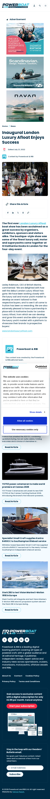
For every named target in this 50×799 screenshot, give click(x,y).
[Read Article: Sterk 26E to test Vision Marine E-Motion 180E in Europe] (25, 574)
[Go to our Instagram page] (15, 639)
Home (5, 126)
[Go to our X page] (10, 639)
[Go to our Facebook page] (4, 639)
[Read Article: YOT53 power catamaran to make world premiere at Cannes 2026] (25, 466)
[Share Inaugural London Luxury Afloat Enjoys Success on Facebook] (7, 212)
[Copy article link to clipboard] (28, 212)
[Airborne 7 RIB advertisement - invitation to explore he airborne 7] (25, 72)
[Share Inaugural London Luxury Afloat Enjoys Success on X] (18, 212)
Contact (18, 676)
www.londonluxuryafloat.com (17, 330)
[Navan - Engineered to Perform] (25, 106)
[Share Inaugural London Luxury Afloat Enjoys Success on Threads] (23, 212)
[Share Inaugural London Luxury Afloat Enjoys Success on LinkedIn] (13, 212)
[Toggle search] (39, 5)
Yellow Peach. (18, 792)
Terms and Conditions (29, 681)
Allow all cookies (25, 420)
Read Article (11, 447)
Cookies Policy (32, 676)
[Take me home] (15, 6)
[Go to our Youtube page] (27, 639)
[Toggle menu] (45, 5)
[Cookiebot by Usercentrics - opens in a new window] (35, 367)
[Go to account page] (34, 5)
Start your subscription (21, 706)
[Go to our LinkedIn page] (21, 639)
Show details (36, 412)
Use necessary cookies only (25, 429)
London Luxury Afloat (32, 223)
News (13, 126)
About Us (6, 676)
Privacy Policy (8, 681)
